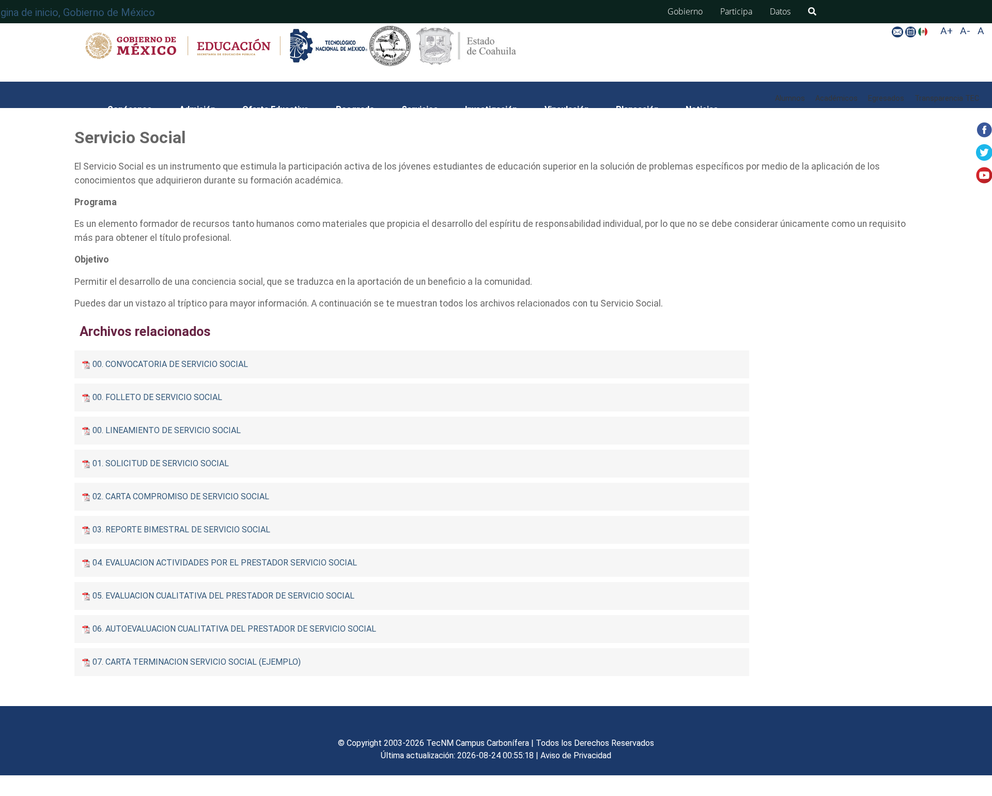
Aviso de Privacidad (575, 755)
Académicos (836, 98)
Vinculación (567, 109)
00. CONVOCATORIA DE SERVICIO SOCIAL (170, 364)
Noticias (702, 109)
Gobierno (685, 11)
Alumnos (790, 98)
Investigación (491, 109)
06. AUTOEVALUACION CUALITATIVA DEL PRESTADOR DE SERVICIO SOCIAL (234, 629)
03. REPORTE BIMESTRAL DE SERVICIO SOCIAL (181, 529)
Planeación (637, 109)
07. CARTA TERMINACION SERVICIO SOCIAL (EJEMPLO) (196, 662)
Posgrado (355, 109)
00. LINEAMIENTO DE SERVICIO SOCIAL (166, 430)
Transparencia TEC (947, 98)
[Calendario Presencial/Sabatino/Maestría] (911, 31)
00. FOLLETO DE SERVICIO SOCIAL (157, 397)
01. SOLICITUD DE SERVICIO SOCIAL (160, 463)
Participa (736, 11)
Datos (780, 11)
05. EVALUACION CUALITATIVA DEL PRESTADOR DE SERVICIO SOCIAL (223, 596)
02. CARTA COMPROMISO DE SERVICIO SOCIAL (180, 496)
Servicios (419, 109)
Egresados (886, 98)
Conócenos (129, 109)
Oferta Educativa (275, 109)
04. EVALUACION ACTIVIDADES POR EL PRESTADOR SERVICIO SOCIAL (224, 563)
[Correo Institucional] (898, 31)
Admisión (197, 109)
